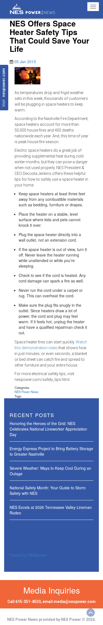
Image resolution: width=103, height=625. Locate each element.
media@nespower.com (75, 601)
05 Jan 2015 (25, 61)
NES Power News (26, 391)
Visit (4, 87)
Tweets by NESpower (28, 555)
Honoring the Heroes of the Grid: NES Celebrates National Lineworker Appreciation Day (48, 429)
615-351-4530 (28, 601)
